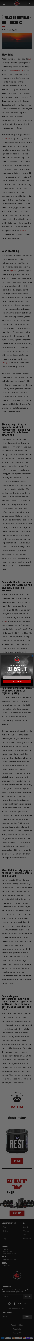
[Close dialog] (32, 656)
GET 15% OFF (17, 681)
